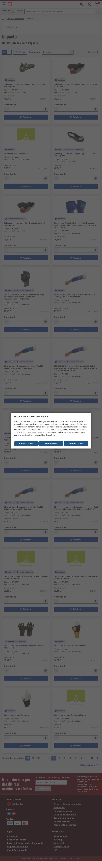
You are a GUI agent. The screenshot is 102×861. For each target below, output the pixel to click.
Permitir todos (76, 443)
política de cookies (46, 435)
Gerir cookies (51, 443)
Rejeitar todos (26, 443)
